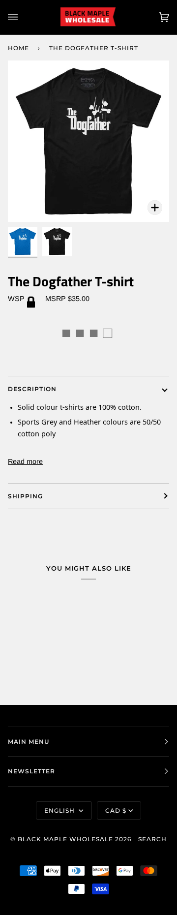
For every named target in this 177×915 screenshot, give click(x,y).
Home (18, 48)
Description (32, 389)
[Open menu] (22, 17)
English (60, 810)
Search (152, 839)
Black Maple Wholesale (65, 839)
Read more (25, 461)
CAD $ (115, 810)
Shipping (25, 496)
